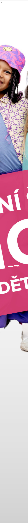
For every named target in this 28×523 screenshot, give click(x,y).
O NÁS (11, 266)
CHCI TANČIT (16, 266)
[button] (26, 2)
